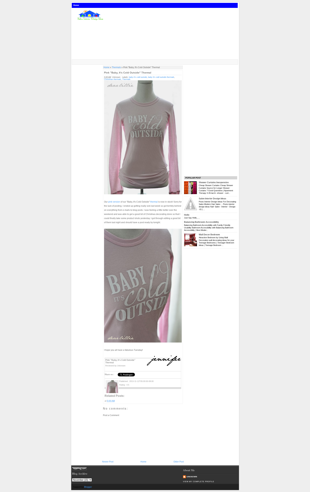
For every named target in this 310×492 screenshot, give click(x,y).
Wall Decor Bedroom (209, 234)
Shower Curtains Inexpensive (214, 182)
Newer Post (107, 461)
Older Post (178, 461)
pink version (114, 202)
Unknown (192, 477)
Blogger (88, 487)
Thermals (116, 67)
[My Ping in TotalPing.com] (79, 469)
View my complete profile (198, 482)
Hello (186, 215)
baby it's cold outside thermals (161, 77)
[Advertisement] (173, 34)
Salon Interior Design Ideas (212, 198)
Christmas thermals (112, 79)
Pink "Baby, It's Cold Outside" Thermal (127, 72)
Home (76, 5)
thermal (154, 202)
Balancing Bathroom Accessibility (201, 222)
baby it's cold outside (138, 77)
